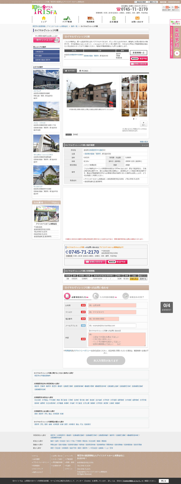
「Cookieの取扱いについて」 (131, 481)
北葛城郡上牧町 (113, 386)
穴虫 (72, 441)
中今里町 (79, 55)
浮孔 (46, 414)
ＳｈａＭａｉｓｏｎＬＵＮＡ (43, 155)
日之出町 (37, 400)
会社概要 (36, 459)
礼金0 (68, 466)
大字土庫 (86, 403)
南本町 (36, 403)
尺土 (81, 424)
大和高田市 (72, 55)
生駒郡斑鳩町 (79, 386)
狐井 (52, 441)
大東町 (111, 403)
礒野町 (42, 403)
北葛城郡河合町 (40, 389)
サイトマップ (38, 469)
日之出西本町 (51, 403)
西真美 (104, 441)
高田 (36, 414)
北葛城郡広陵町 (137, 386)
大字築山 (45, 400)
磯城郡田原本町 (100, 386)
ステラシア (37, 91)
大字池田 (113, 400)
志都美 (101, 448)
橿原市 (36, 386)
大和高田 (56, 414)
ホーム (35, 456)
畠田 (56, 441)
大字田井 (99, 403)
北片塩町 (99, 400)
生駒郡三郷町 (68, 386)
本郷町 (66, 403)
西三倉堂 (64, 400)
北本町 (76, 400)
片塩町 (72, 403)
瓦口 (68, 441)
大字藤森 (60, 403)
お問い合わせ (58, 456)
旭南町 (92, 403)
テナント (69, 469)
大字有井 (106, 400)
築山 (50, 414)
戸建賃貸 (69, 459)
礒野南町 (135, 400)
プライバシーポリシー (83, 351)
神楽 (58, 400)
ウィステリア (38, 186)
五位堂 (62, 441)
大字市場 (143, 400)
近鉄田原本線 (90, 445)
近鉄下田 (73, 448)
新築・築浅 (70, 462)
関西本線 (110, 445)
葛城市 (60, 386)
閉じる (163, 481)
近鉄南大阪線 (88, 56)
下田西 (78, 441)
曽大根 (82, 400)
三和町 (70, 400)
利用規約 (68, 351)
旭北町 (92, 400)
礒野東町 (121, 400)
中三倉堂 (79, 403)
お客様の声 (57, 466)
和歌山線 (53, 445)
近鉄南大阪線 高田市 (42, 60)
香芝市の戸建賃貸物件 (42, 376)
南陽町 (117, 403)
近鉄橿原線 (128, 445)
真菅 (66, 424)
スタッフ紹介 (58, 459)
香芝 (52, 448)
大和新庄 (72, 424)
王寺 (111, 448)
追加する (143, 279)
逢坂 (98, 441)
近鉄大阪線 (62, 445)
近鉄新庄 (87, 424)
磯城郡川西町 (89, 386)
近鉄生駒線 (119, 445)
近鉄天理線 (138, 445)
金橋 (50, 424)
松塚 (61, 414)
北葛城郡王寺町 (125, 386)
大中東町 (128, 400)
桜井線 (81, 445)
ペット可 (69, 456)
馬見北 (84, 441)
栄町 (87, 400)
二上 (106, 448)
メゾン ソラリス (39, 123)
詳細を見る (134, 279)
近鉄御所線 (101, 445)
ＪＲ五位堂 (93, 448)
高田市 (96, 56)
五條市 (42, 386)
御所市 (48, 386)
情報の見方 (144, 142)
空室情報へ (138, 53)
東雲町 (106, 403)
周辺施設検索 (58, 462)
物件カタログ (38, 472)
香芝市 (54, 386)
